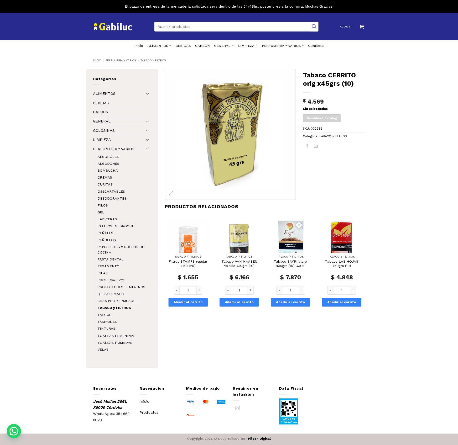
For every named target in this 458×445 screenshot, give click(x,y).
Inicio (138, 46)
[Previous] (165, 270)
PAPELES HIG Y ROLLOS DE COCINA (121, 249)
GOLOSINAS (104, 130)
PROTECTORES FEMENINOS (121, 287)
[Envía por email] (316, 147)
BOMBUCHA (108, 170)
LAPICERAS (107, 219)
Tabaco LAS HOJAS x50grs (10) (341, 264)
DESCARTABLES (111, 191)
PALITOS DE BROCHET (117, 226)
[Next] (364, 270)
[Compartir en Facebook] (307, 147)
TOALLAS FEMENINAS (116, 336)
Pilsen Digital (259, 438)
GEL (101, 212)
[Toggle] (147, 93)
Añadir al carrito (188, 302)
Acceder (346, 26)
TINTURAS (106, 328)
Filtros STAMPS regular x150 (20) (188, 264)
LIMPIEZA (246, 46)
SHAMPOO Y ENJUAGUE (118, 301)
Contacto (316, 46)
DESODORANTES (112, 198)
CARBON (202, 46)
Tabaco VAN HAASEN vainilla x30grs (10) (239, 264)
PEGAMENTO (109, 266)
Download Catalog (322, 118)
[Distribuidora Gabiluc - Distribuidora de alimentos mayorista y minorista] (113, 26)
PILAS (103, 273)
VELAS (103, 349)
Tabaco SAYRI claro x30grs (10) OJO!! (290, 264)
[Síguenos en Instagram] (237, 409)
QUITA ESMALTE (111, 294)
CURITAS (105, 184)
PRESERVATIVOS (111, 280)
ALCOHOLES (108, 157)
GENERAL (222, 46)
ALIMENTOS (157, 46)
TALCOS (104, 315)
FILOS (103, 205)
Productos (149, 412)
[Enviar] (314, 27)
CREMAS (105, 177)
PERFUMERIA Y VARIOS (281, 46)
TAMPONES (107, 321)
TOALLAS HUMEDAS (115, 342)
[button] (362, 26)
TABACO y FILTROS (153, 60)
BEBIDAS (183, 46)
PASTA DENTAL (111, 259)
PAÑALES (105, 233)
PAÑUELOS (107, 240)
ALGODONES (108, 163)
